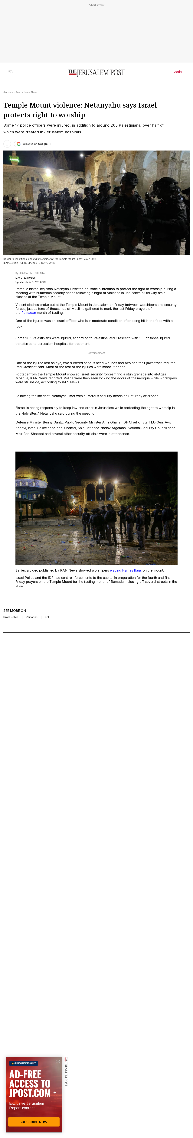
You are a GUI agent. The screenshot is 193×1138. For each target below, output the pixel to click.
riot (47, 617)
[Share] (7, 144)
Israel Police (10, 617)
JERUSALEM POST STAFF (33, 273)
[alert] (34, 1094)
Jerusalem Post (12, 92)
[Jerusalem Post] (96, 73)
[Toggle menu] (10, 71)
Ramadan (32, 617)
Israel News (31, 92)
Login (178, 71)
